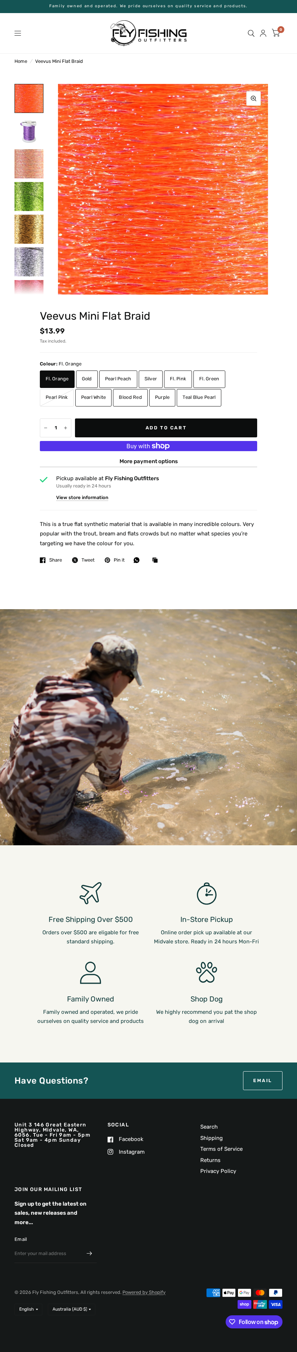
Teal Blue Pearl (199, 397)
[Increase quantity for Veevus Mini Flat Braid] (65, 428)
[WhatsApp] (138, 560)
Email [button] (262, 1080)
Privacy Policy (218, 1171)
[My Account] (263, 33)
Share (55, 560)
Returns (210, 1160)
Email (20, 1239)
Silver (151, 378)
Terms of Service (221, 1149)
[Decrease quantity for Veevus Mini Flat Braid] (45, 428)
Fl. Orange (57, 378)
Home (20, 61)
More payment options (149, 461)
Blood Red (130, 397)
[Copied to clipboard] (157, 560)
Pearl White (93, 397)
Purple (162, 397)
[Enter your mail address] (89, 1253)
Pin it (119, 560)
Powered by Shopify (144, 1292)
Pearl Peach (118, 378)
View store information (82, 497)
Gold (87, 378)
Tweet (88, 560)
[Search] (251, 33)
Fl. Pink (178, 378)
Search (209, 1127)
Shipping (211, 1138)
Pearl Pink (57, 397)
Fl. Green (209, 378)
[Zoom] (253, 98)
